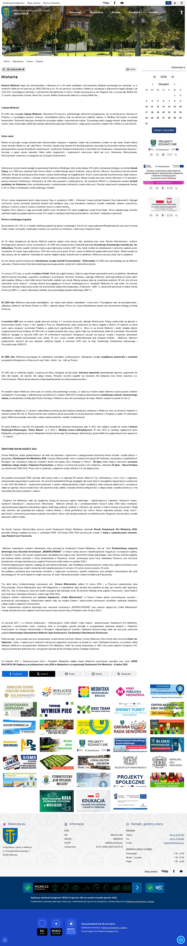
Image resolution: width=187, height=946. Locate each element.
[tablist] (175, 3)
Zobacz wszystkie (164, 130)
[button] (106, 3)
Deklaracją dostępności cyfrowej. (141, 901)
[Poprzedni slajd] (151, 154)
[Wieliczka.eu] (31, 836)
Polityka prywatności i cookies (114, 928)
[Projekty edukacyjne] (163, 144)
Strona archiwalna (51, 3)
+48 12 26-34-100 (176, 835)
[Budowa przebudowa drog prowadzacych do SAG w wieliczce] (163, 174)
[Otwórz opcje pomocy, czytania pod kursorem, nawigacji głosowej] (181, 940)
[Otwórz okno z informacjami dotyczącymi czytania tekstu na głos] (3, 69)
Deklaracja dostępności (13, 3)
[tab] (168, 3)
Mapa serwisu (33, 3)
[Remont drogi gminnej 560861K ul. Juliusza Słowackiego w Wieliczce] (164, 204)
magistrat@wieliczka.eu (174, 843)
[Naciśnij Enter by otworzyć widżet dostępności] (181, 12)
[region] (164, 103)
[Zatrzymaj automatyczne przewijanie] (163, 154)
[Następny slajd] (157, 154)
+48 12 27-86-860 (176, 839)
